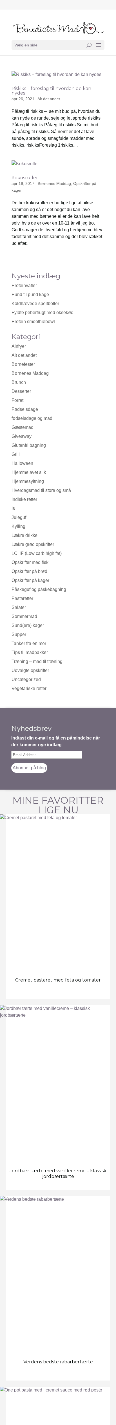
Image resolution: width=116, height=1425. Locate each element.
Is (13, 508)
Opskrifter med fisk (30, 562)
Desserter (21, 391)
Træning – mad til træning (37, 661)
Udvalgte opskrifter (30, 670)
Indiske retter (24, 499)
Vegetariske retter (29, 688)
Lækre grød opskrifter (33, 544)
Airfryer (19, 346)
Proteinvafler (24, 285)
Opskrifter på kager (30, 580)
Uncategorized (26, 679)
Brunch (19, 382)
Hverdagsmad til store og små (41, 490)
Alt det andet (48, 99)
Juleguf (19, 517)
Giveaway (22, 436)
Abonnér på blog (29, 767)
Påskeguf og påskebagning (39, 589)
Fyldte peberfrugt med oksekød (42, 312)
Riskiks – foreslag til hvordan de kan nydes (51, 91)
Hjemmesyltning (28, 481)
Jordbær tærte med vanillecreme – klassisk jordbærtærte (58, 1173)
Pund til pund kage (30, 294)
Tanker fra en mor (29, 643)
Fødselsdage (25, 409)
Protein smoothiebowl (33, 321)
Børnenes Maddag (54, 183)
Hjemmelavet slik (29, 472)
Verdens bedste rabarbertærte (58, 1361)
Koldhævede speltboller (35, 303)
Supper (19, 634)
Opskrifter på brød (29, 571)
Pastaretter (22, 598)
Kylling (18, 526)
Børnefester (23, 364)
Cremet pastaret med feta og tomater (58, 980)
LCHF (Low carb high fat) (37, 553)
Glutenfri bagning (29, 445)
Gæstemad (23, 427)
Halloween (22, 463)
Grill (16, 454)
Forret (17, 400)
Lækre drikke (24, 535)
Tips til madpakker (30, 652)
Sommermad (24, 616)
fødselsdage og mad (32, 418)
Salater (19, 607)
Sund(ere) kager (28, 625)
